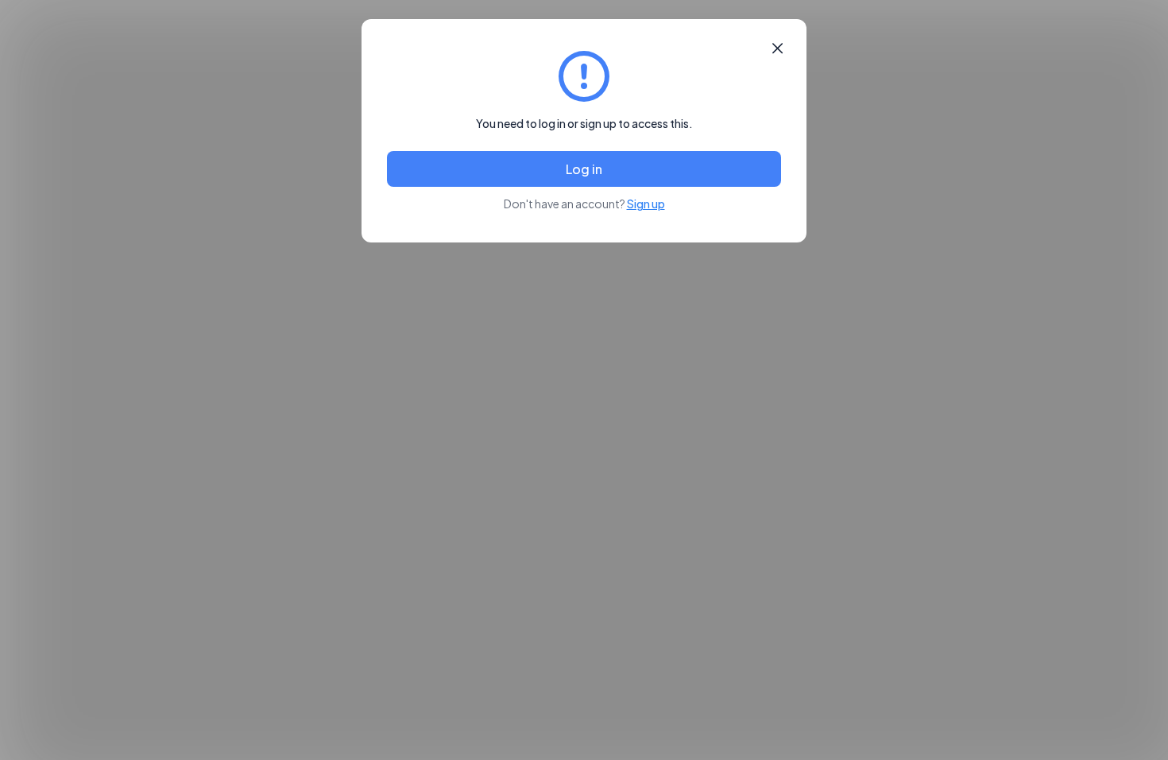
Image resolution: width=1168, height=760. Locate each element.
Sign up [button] (646, 203)
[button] (777, 48)
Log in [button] (584, 169)
